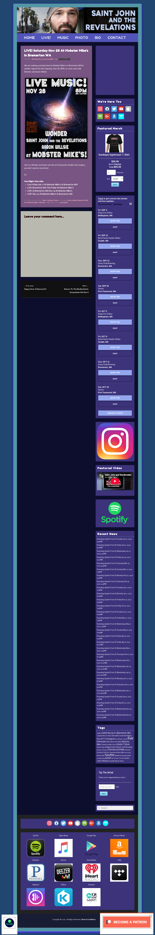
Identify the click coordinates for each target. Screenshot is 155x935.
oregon (108, 747)
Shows (56, 200)
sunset (108, 758)
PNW (121, 750)
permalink (64, 202)
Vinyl (104, 761)
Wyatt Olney (119, 761)
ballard (99, 733)
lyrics (108, 742)
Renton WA (101, 755)
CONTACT (117, 37)
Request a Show (115, 413)
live (25, 202)
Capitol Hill (101, 736)
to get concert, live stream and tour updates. (112, 200)
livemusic (101, 741)
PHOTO (81, 37)
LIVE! (46, 37)
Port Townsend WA (113, 752)
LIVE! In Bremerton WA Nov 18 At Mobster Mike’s (49, 191)
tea (112, 758)
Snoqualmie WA (125, 755)
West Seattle (110, 761)
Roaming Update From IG (106, 539)
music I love (123, 744)
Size (108, 179)
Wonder (42, 202)
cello (116, 736)
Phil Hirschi (113, 750)
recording (128, 752)
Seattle (109, 755)
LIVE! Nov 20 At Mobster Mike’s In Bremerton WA (50, 194)
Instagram (110, 739)
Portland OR (101, 752)
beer (104, 733)
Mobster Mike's (33, 202)
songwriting (101, 758)
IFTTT (103, 739)
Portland (127, 750)
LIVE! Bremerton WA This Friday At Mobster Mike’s (50, 188)
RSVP (115, 227)
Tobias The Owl (119, 758)
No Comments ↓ (64, 59)
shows (117, 756)
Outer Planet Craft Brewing (121, 747)
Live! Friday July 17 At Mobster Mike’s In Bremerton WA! (52, 185)
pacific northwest (102, 750)
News (44, 200)
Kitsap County (122, 739)
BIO (98, 37)
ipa (116, 739)
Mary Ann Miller (116, 742)
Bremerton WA (82, 200)
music (114, 744)
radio (122, 753)
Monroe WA (107, 744)
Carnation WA (109, 736)
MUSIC (63, 37)
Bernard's (112, 733)
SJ (56, 59)
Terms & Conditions (88, 919)
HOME (29, 37)
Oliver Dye (101, 747)
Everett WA (122, 736)
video (99, 761)
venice (126, 758)
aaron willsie (72, 200)
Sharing (50, 200)
